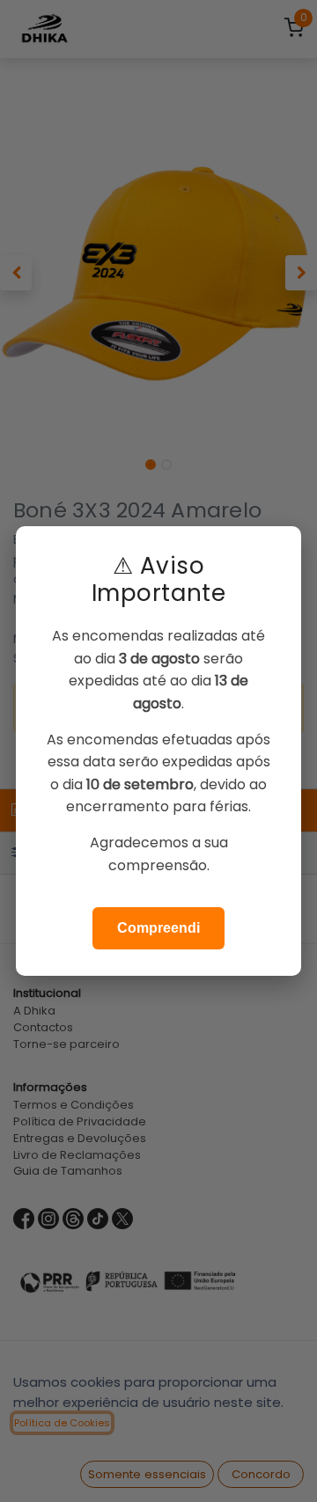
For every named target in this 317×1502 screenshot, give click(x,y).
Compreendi (158, 927)
